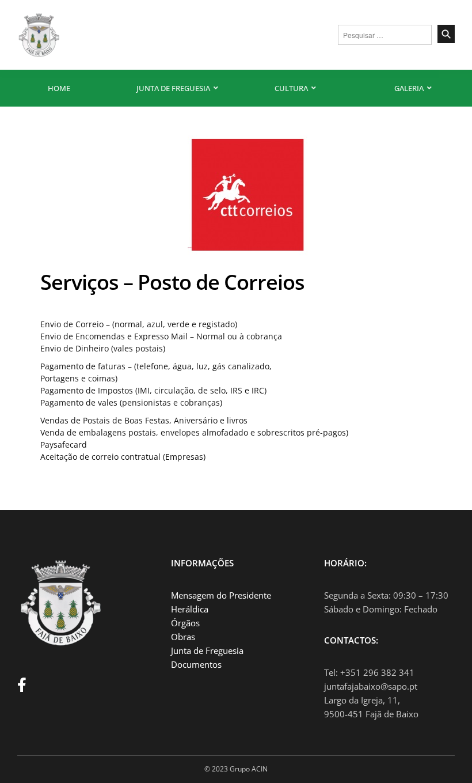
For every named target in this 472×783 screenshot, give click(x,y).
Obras (183, 636)
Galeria (409, 88)
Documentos (196, 664)
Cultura (291, 88)
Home (59, 88)
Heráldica (189, 609)
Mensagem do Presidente (221, 595)
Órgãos (185, 623)
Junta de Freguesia (173, 88)
